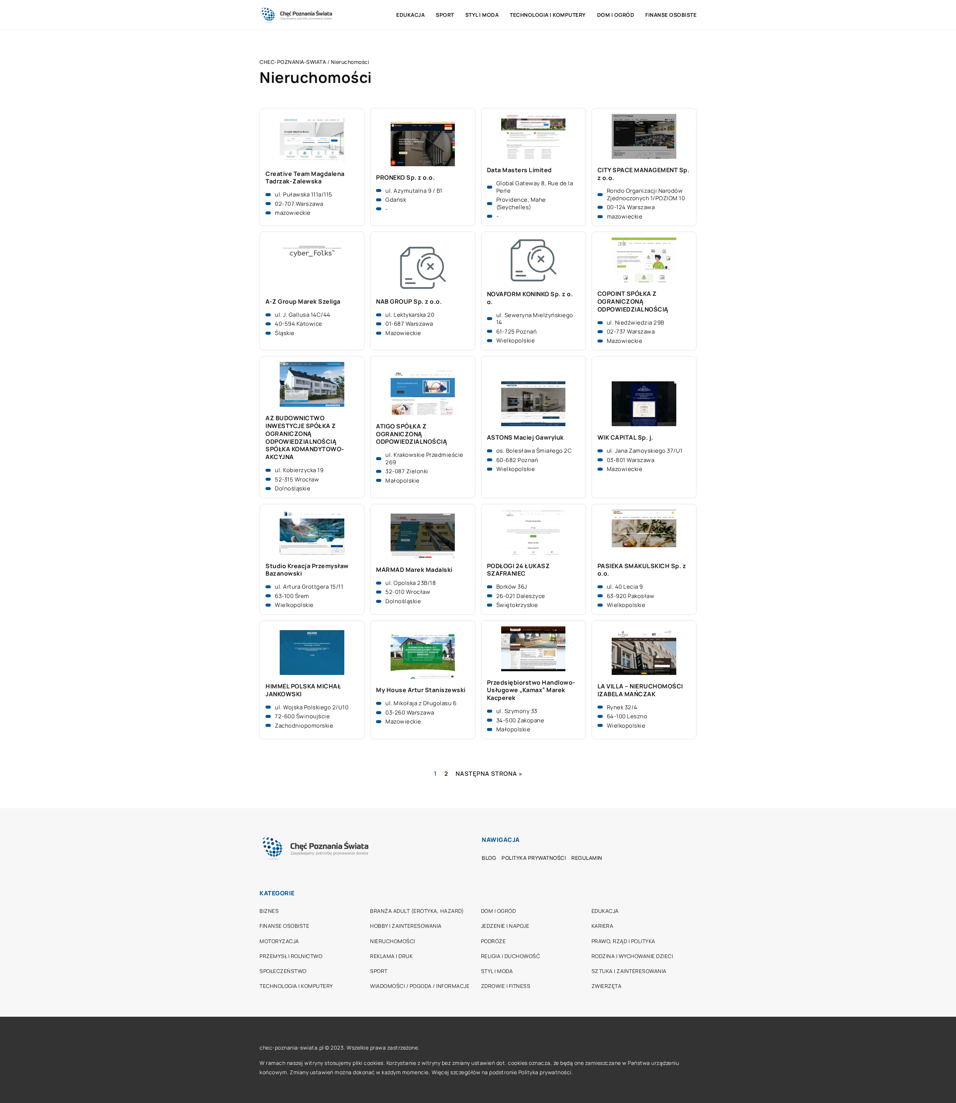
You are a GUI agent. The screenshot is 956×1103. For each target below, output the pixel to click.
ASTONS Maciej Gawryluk (525, 437)
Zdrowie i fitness (506, 985)
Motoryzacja (279, 941)
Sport (445, 14)
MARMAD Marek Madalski (414, 570)
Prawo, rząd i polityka (623, 941)
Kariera (603, 925)
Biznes (269, 910)
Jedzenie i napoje (505, 925)
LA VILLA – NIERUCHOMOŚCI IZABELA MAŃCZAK (640, 690)
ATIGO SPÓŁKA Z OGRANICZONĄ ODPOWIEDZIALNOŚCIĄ (411, 434)
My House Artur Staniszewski (421, 690)
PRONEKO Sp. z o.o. (405, 178)
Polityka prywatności (534, 857)
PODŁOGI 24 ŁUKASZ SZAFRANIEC (518, 570)
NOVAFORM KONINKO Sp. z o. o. (530, 298)
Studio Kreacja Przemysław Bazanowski (307, 570)
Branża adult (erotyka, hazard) (417, 910)
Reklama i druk (391, 956)
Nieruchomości (392, 941)
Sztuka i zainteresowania (629, 971)
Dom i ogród (615, 14)
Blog (489, 857)
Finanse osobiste (670, 14)
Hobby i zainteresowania (406, 925)
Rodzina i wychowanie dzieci (632, 956)
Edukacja (410, 14)
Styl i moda (482, 14)
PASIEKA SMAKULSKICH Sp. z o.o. (642, 570)
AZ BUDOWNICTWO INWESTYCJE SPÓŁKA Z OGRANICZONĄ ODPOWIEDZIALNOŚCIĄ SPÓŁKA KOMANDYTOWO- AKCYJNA (305, 437)
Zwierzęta (607, 985)
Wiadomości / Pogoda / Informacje (419, 985)
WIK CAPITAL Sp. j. (626, 437)
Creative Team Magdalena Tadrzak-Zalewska (305, 178)
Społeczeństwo (283, 971)
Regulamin (586, 857)
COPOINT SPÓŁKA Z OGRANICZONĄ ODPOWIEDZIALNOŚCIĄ (633, 301)
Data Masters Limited (519, 170)
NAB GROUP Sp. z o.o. (409, 302)
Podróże (493, 941)
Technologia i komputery (548, 14)
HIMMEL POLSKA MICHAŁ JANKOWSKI (303, 690)
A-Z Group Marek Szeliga (303, 302)
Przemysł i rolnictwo (291, 956)
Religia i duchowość (510, 956)
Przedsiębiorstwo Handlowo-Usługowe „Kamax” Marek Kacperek (531, 690)
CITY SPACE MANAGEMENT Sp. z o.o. (644, 174)
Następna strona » (489, 773)
